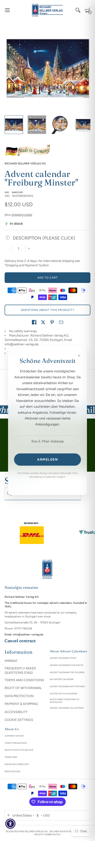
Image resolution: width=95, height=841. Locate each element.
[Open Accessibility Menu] (10, 824)
